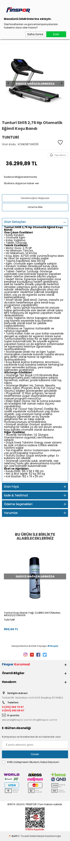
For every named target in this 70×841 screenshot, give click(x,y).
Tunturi (9, 619)
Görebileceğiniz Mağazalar (35, 198)
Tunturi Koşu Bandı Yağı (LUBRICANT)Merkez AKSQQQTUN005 (32, 614)
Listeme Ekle (35, 207)
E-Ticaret (23, 836)
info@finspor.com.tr (44, 719)
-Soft (13, 836)
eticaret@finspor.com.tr (17, 719)
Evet (56, 34)
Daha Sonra (35, 34)
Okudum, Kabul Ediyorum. (33, 762)
